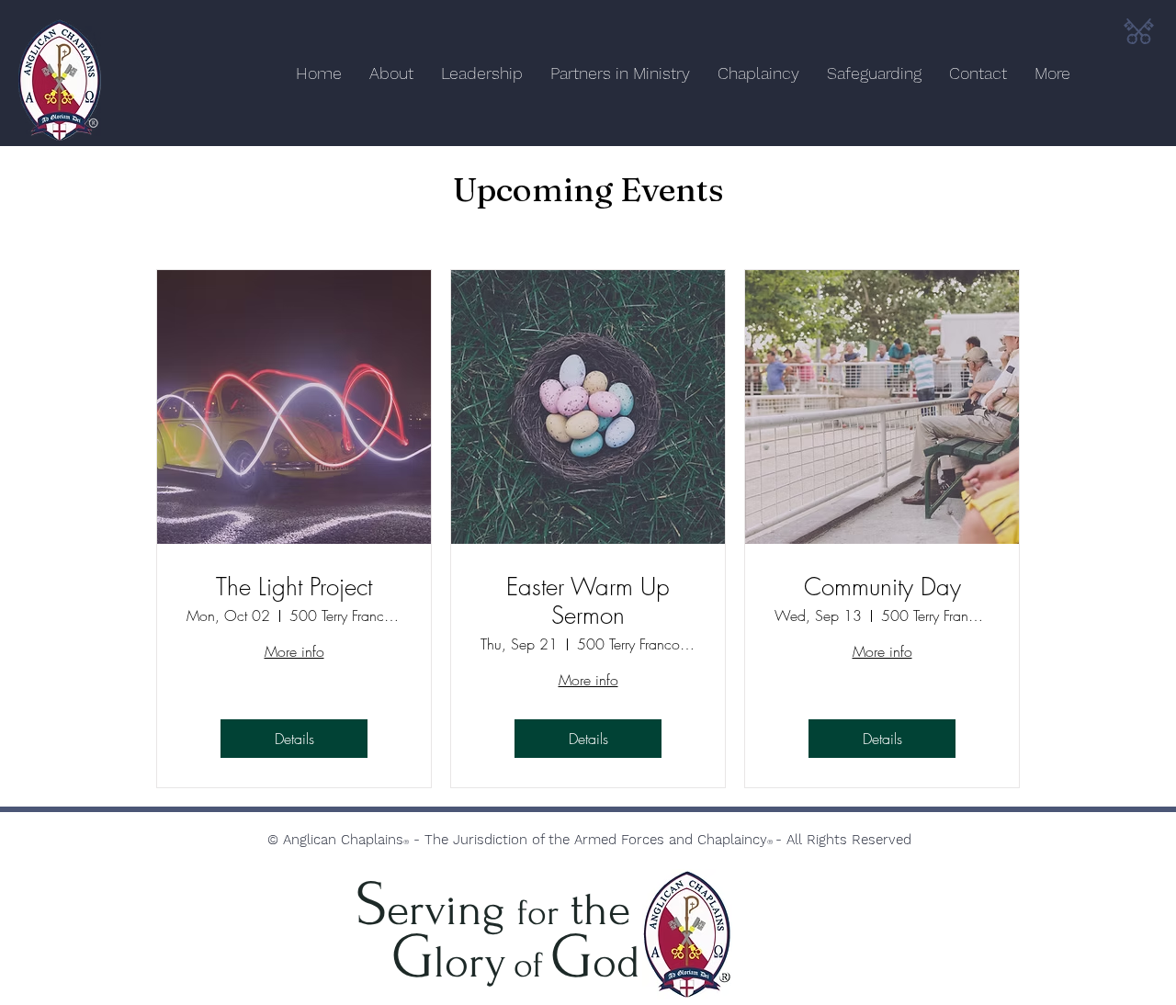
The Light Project (294, 587)
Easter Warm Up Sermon (588, 601)
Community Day (882, 587)
